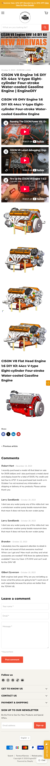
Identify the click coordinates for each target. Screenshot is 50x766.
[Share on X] (8, 434)
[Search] (45, 27)
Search (10, 756)
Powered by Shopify (25, 761)
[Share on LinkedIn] (13, 434)
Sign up (40, 725)
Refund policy (37, 756)
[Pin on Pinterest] (19, 434)
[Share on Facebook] (3, 434)
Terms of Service (22, 756)
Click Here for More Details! (32, 4)
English (24, 738)
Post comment (12, 659)
